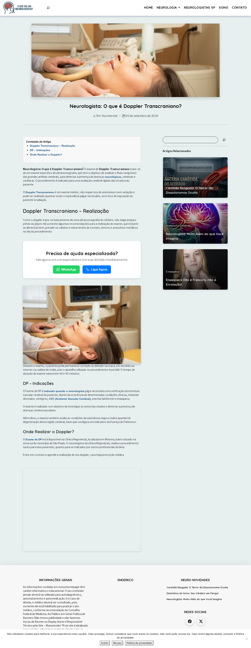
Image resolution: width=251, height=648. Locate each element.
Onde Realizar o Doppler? (46, 154)
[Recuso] (246, 638)
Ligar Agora (99, 269)
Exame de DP (34, 439)
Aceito (104, 642)
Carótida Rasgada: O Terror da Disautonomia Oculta (197, 587)
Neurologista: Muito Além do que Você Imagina (194, 599)
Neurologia (167, 7)
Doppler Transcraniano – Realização (52, 145)
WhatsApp (68, 269)
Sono (223, 7)
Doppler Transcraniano (40, 192)
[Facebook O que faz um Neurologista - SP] (190, 621)
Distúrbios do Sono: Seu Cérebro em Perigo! (193, 593)
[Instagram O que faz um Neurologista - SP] (201, 621)
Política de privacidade (139, 642)
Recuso (117, 642)
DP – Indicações (40, 150)
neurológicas (113, 176)
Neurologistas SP (199, 7)
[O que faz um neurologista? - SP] (18, 7)
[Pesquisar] (224, 140)
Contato (239, 7)
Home (148, 7)
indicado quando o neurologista (64, 391)
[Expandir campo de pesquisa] (48, 8)
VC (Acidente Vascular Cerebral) (71, 398)
